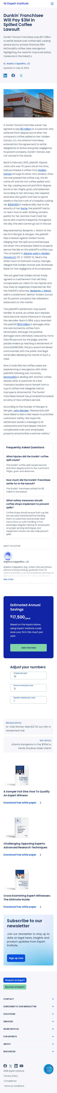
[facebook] (13, 75)
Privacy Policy (11, 1076)
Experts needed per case (24, 697)
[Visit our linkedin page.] (16, 1066)
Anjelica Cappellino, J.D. (18, 63)
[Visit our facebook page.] (5, 1066)
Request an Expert (15, 980)
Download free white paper (20, 802)
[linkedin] (5, 75)
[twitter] (21, 75)
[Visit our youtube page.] (21, 1066)
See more (8, 579)
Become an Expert (15, 986)
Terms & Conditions (14, 1086)
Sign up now (16, 958)
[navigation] (52, 3)
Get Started (28, 647)
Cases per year (20, 673)
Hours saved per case (23, 685)
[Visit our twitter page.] (10, 1066)
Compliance (10, 1081)
